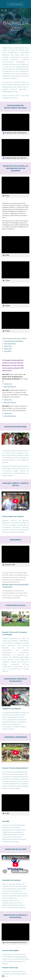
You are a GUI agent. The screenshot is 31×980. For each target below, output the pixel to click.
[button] (2, 10)
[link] (16, 124)
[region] (15, 4)
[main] (16, 26)
